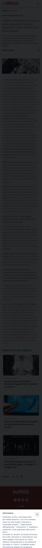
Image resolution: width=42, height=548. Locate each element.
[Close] (37, 514)
